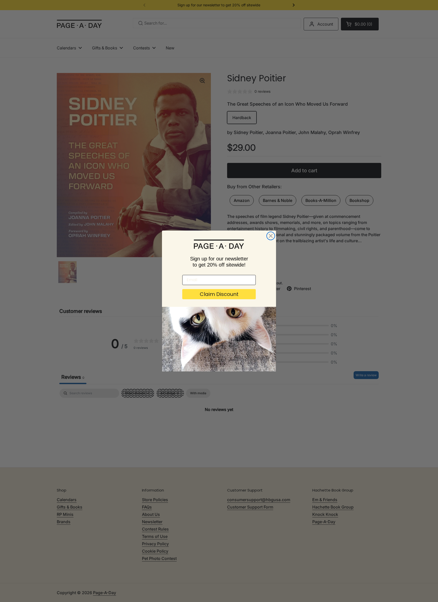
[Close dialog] (271, 236)
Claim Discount (219, 294)
